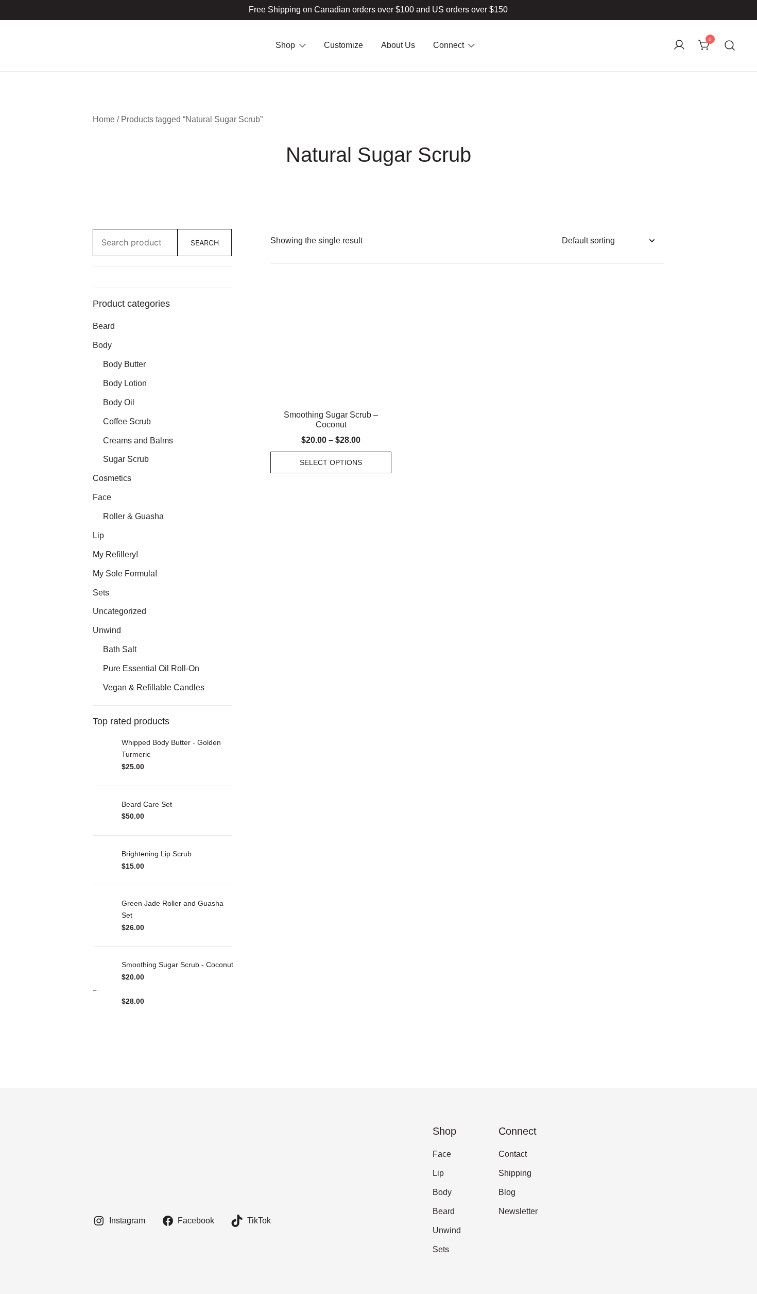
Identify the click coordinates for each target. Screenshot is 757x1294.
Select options (331, 462)
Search (205, 242)
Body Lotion (125, 383)
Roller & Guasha (133, 516)
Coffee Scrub (127, 421)
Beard (104, 326)
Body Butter (124, 364)
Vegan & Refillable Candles (153, 687)
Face (102, 497)
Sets (101, 592)
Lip (98, 535)
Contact (512, 1154)
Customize (343, 45)
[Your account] (679, 46)
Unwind (107, 630)
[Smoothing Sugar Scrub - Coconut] (330, 345)
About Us (398, 45)
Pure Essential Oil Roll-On (151, 668)
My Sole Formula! (125, 573)
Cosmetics (112, 478)
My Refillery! (115, 554)
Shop (285, 45)
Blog (506, 1192)
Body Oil (118, 402)
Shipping (514, 1173)
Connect (448, 45)
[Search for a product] (730, 46)
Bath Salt (119, 649)
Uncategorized (119, 611)
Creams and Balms (138, 440)
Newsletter (518, 1211)
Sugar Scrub (126, 459)
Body (102, 345)
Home (104, 119)
